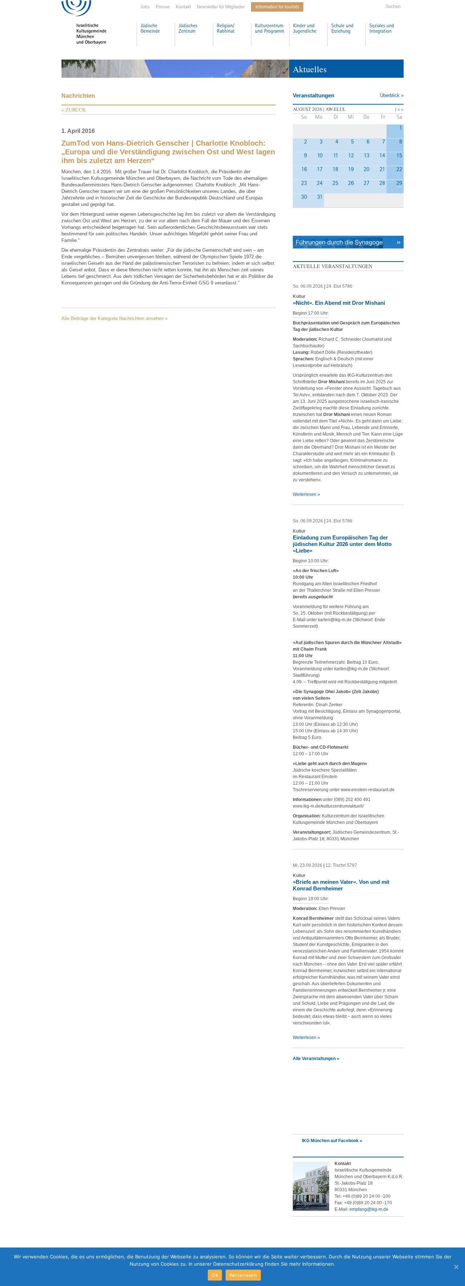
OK (214, 1275)
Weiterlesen (243, 1275)
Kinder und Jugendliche (304, 29)
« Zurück (73, 109)
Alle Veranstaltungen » (316, 1058)
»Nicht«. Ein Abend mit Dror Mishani (339, 303)
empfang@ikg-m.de (368, 1209)
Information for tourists (277, 6)
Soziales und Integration (381, 29)
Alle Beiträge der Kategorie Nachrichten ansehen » (114, 318)
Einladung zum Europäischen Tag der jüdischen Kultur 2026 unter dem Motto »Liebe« (342, 544)
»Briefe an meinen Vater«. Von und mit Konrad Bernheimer (341, 885)
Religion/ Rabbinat (226, 29)
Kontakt (183, 6)
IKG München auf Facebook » (332, 1140)
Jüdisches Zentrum (188, 29)
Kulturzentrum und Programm (269, 29)
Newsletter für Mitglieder (221, 6)
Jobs (145, 6)
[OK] (456, 1266)
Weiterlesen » (306, 494)
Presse (163, 6)
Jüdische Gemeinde (150, 29)
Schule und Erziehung (342, 29)
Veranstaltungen (313, 95)
